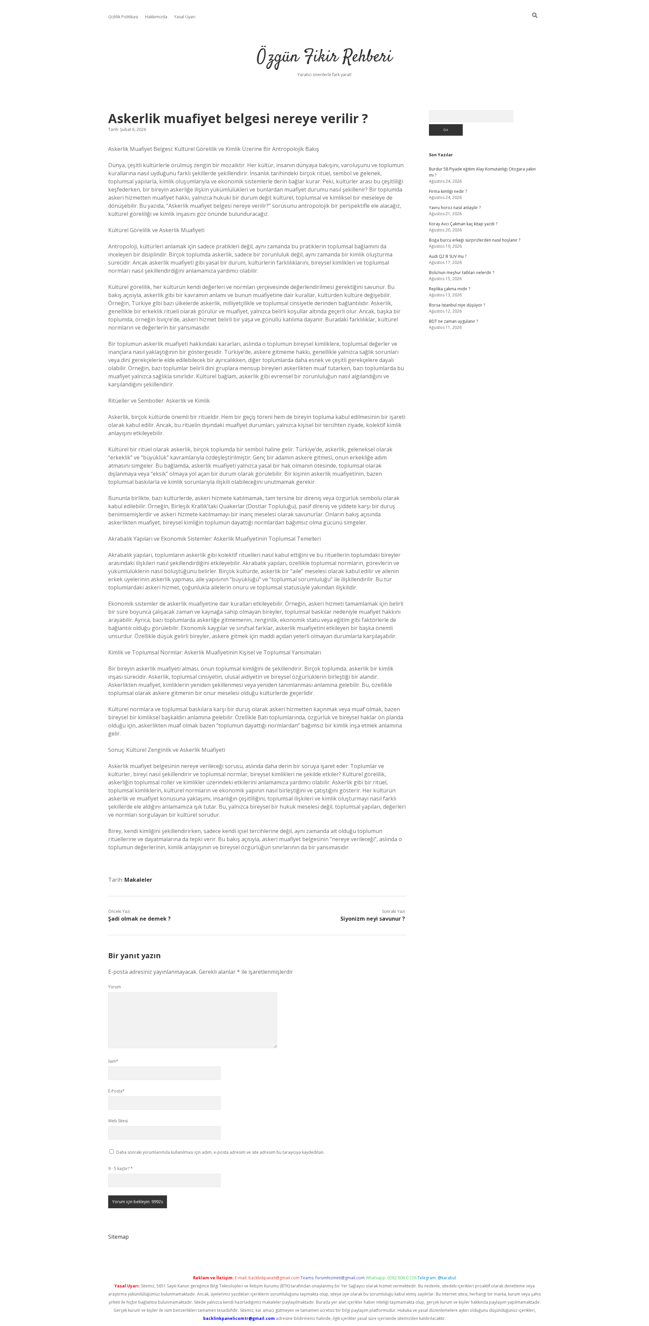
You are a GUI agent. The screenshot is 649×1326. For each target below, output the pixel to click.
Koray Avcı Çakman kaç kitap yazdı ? (463, 224)
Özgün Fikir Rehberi (324, 57)
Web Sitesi (118, 1121)
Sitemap (118, 1236)
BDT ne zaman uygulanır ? (453, 321)
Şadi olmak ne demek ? (139, 918)
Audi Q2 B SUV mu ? (447, 256)
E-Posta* (116, 1091)
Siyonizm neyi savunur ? (372, 918)
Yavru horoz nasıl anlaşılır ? (455, 207)
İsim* (113, 1061)
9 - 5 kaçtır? (120, 1168)
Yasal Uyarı (184, 17)
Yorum (114, 987)
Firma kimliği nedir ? (448, 191)
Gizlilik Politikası (123, 17)
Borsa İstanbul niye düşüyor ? (457, 305)
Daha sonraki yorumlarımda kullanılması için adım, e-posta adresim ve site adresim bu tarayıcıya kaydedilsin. (220, 1152)
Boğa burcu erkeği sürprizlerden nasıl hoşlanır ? (474, 240)
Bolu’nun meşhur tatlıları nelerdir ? (461, 272)
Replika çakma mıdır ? (449, 289)
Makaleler (138, 879)
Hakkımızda (156, 17)
